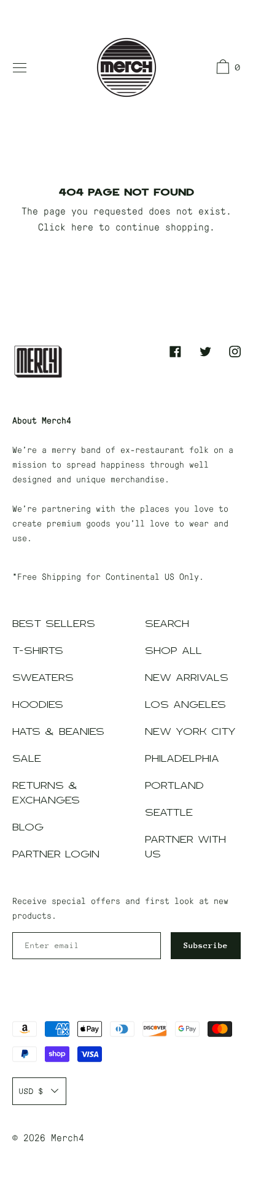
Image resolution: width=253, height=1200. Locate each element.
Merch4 (67, 1137)
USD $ (31, 1091)
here (82, 226)
